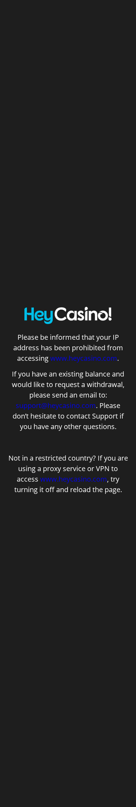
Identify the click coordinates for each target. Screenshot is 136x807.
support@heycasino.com (56, 405)
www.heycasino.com (83, 358)
